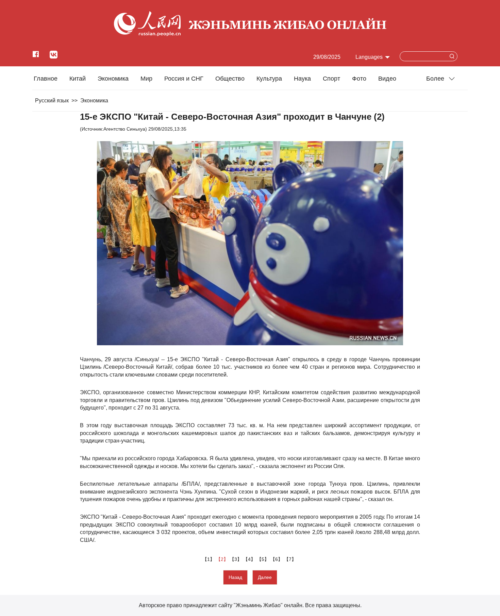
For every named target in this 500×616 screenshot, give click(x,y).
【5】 (263, 559)
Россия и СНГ (183, 78)
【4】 (250, 559)
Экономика (113, 78)
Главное (45, 78)
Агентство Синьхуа (124, 129)
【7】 (291, 559)
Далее (265, 577)
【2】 (223, 559)
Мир (146, 78)
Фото (359, 78)
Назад (235, 577)
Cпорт (331, 78)
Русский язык (52, 100)
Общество (230, 78)
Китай (77, 78)
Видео (387, 78)
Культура (269, 78)
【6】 (277, 559)
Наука (302, 78)
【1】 (209, 559)
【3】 (236, 559)
